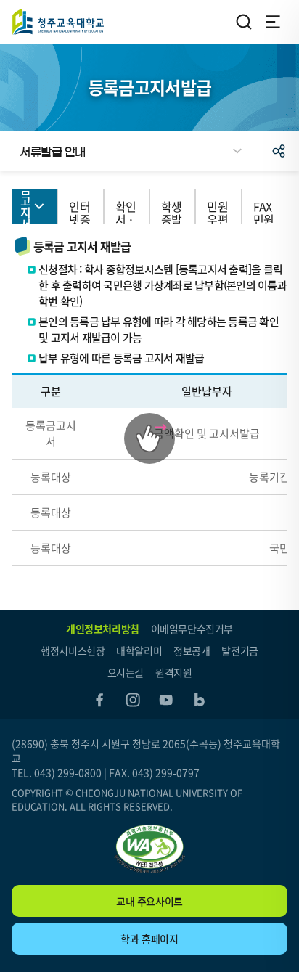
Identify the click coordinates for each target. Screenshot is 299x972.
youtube (166, 700)
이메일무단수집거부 (192, 628)
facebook (99, 700)
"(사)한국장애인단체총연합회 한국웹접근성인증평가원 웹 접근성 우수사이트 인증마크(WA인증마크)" (149, 849)
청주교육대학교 (58, 22)
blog (200, 700)
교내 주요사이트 (149, 901)
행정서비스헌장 (73, 650)
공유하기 (278, 151)
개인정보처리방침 (102, 628)
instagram (133, 700)
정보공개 (191, 650)
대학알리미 (139, 650)
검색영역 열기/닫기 (243, 21)
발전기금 (239, 650)
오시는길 (125, 672)
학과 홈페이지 (149, 938)
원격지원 (173, 672)
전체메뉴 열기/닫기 (272, 21)
